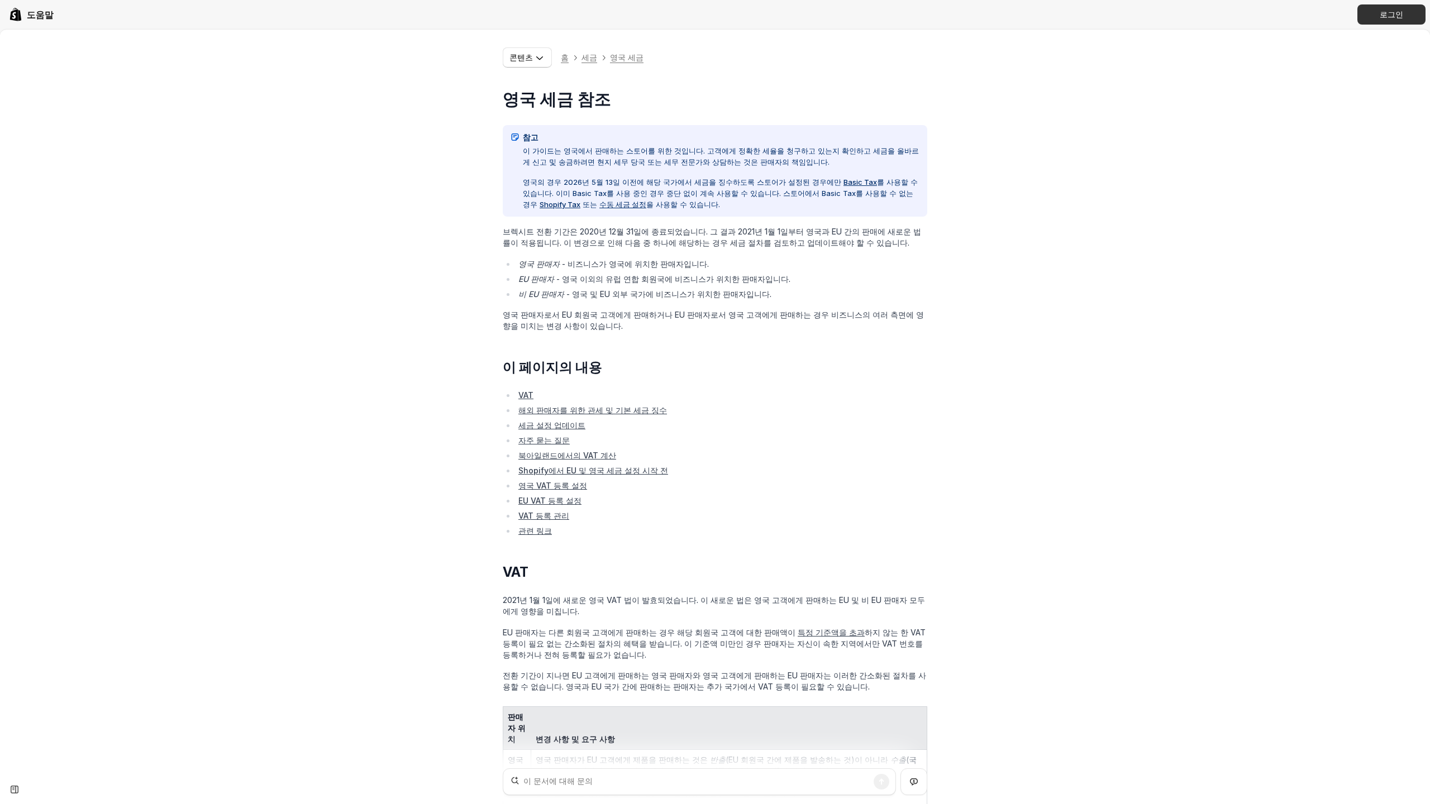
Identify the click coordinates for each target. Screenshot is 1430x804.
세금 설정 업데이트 (551, 425)
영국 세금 (627, 57)
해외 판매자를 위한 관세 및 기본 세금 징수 (592, 410)
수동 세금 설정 (622, 204)
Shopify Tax (560, 204)
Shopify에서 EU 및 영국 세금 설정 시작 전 (593, 470)
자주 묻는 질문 (544, 440)
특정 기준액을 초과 (831, 632)
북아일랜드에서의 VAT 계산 (567, 455)
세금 (589, 57)
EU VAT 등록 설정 (549, 500)
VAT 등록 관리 (543, 515)
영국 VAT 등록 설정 (552, 485)
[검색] (881, 781)
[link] (31, 14)
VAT (525, 395)
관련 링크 (535, 530)
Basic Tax (860, 182)
